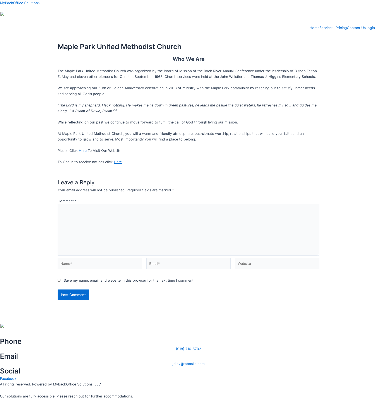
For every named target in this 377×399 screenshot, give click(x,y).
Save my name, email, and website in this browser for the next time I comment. (129, 280)
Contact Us (356, 27)
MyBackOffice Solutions (19, 3)
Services (326, 27)
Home (314, 27)
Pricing (341, 27)
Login (370, 27)
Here (83, 150)
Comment (67, 201)
